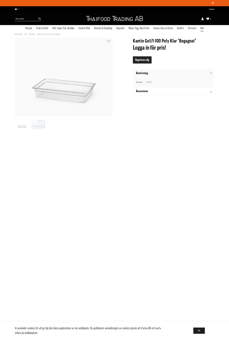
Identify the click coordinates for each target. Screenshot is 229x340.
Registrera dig (142, 59)
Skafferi (180, 28)
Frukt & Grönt (42, 28)
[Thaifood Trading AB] (114, 19)
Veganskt (120, 28)
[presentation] (22, 125)
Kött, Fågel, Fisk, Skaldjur (63, 28)
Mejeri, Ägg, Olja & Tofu (139, 28)
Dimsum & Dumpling (103, 28)
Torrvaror (192, 28)
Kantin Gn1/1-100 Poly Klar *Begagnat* (49, 34)
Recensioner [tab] (142, 91)
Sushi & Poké (84, 28)
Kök (202, 28)
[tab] (22, 125)
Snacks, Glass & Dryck (163, 28)
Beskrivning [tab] (142, 73)
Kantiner (32, 34)
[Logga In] (202, 19)
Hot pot (28, 28)
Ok (199, 330)
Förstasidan (18, 34)
